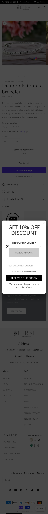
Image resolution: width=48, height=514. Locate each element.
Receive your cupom (24, 278)
